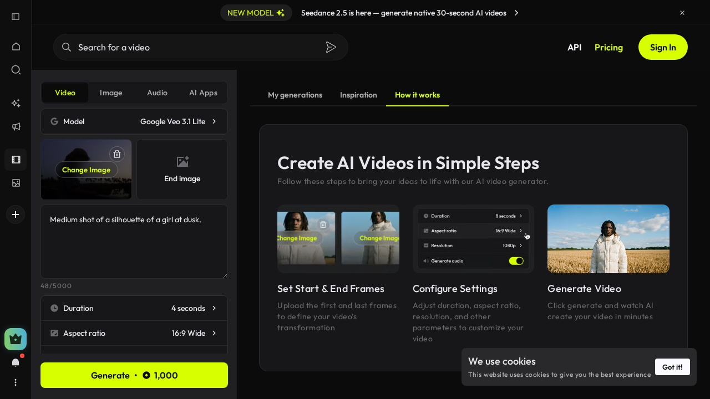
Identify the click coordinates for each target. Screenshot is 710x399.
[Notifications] (15, 362)
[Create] (15, 214)
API (574, 47)
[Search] (331, 47)
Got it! (672, 366)
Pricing (609, 47)
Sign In (663, 47)
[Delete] (117, 154)
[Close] (682, 12)
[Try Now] (516, 12)
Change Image (86, 169)
